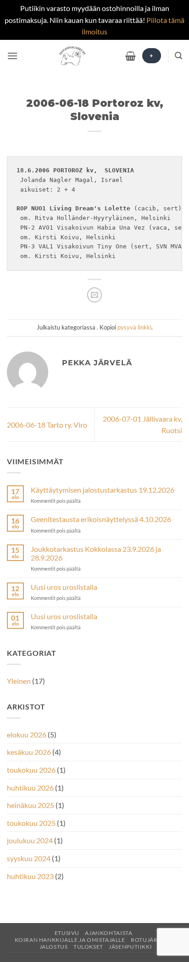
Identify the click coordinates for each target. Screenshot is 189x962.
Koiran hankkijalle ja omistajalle (70, 939)
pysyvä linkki (134, 327)
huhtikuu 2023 (30, 876)
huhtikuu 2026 (30, 787)
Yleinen (19, 680)
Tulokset (88, 946)
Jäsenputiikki (130, 946)
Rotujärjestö (152, 939)
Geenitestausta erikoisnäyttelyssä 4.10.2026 (101, 519)
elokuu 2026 (26, 734)
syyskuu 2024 (28, 858)
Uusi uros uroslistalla (64, 587)
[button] (12, 55)
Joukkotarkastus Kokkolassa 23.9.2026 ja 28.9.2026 (96, 553)
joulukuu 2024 (30, 840)
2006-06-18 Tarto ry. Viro (47, 424)
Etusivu (67, 932)
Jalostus (53, 946)
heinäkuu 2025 (30, 805)
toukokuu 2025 (31, 823)
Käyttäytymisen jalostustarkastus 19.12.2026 (102, 489)
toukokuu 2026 (31, 769)
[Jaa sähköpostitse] (94, 294)
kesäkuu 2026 (29, 752)
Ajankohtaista (108, 932)
